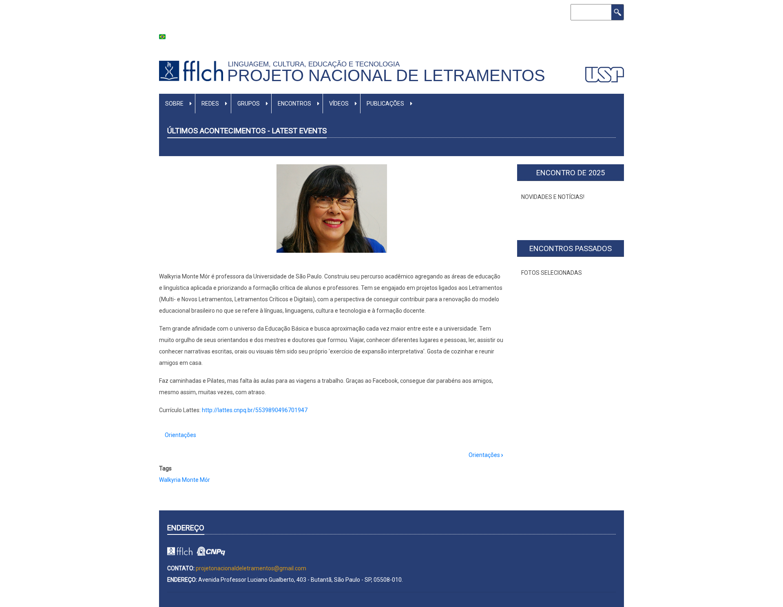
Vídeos (339, 103)
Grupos (248, 103)
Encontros (294, 103)
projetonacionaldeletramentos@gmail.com (251, 568)
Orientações (180, 435)
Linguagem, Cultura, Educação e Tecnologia (315, 64)
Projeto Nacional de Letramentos (386, 75)
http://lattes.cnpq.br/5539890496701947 (255, 410)
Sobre (174, 103)
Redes (210, 103)
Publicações (385, 103)
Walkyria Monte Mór (184, 480)
